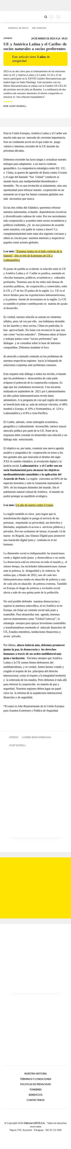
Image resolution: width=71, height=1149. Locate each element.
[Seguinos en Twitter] (34, 1134)
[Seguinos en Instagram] (41, 1134)
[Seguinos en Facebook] (30, 1134)
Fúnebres (36, 1090)
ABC (9, 16)
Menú (66, 17)
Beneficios (35, 1095)
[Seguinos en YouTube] (37, 1134)
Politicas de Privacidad (35, 1084)
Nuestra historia (35, 1074)
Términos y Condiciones (35, 1079)
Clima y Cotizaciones (39, 16)
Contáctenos (35, 1100)
